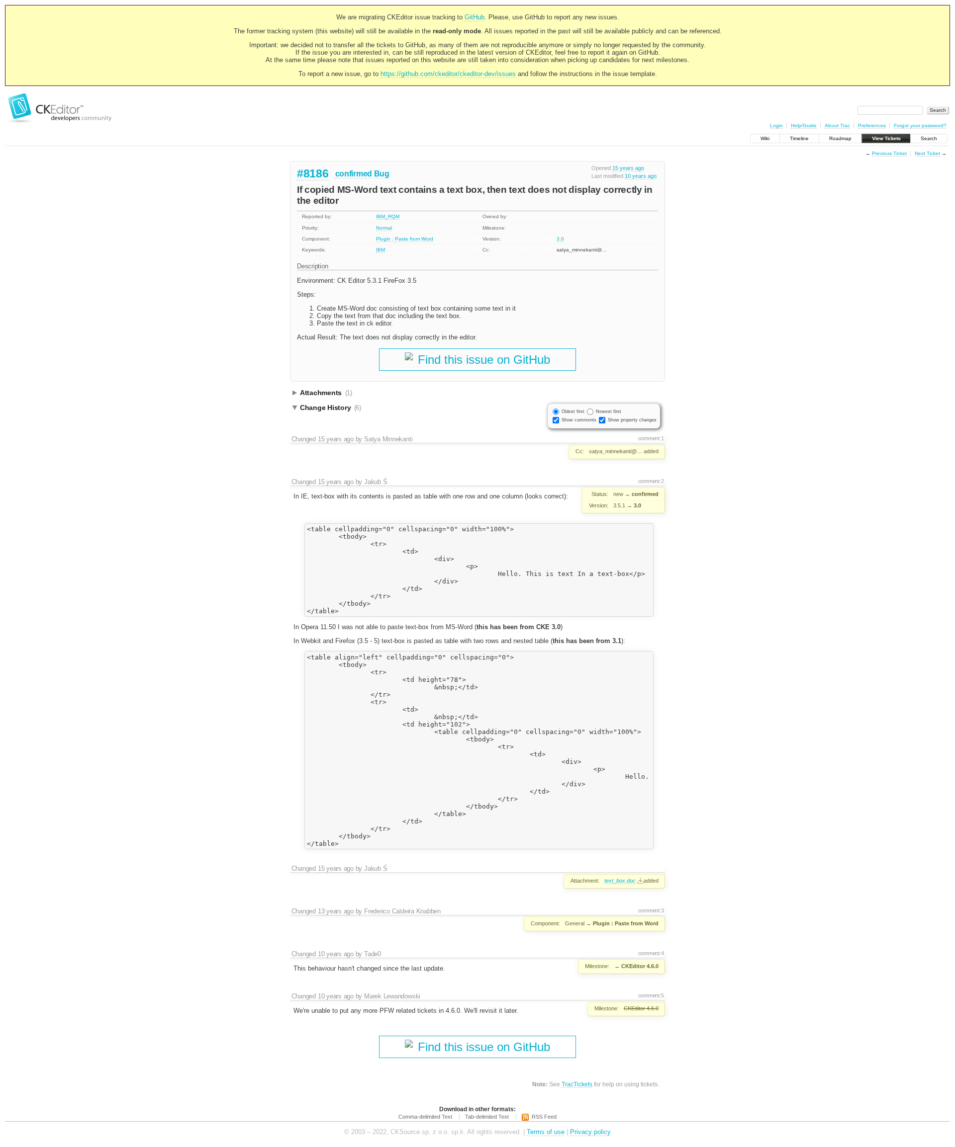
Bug (381, 173)
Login (776, 125)
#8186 (313, 173)
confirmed (353, 173)
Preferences (872, 125)
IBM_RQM (387, 216)
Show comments (579, 419)
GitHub (474, 17)
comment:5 (651, 995)
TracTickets (577, 1084)
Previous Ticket (889, 153)
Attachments (326, 393)
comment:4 (651, 953)
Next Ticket (927, 153)
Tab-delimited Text (487, 1117)
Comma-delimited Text (425, 1117)
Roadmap (840, 138)
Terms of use (546, 1132)
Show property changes (632, 419)
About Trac (837, 125)
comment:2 (651, 481)
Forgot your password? (920, 125)
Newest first (608, 411)
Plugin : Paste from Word (404, 239)
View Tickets (886, 138)
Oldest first (573, 411)
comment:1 (651, 438)
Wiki (765, 138)
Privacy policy (590, 1132)
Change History (330, 407)
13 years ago (336, 911)
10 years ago (641, 176)
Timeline (799, 138)
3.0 (560, 239)
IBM (380, 249)
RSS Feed (544, 1117)
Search (929, 138)
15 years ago (628, 168)
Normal (384, 228)
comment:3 (651, 910)
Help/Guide (804, 125)
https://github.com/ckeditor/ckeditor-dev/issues (448, 74)
